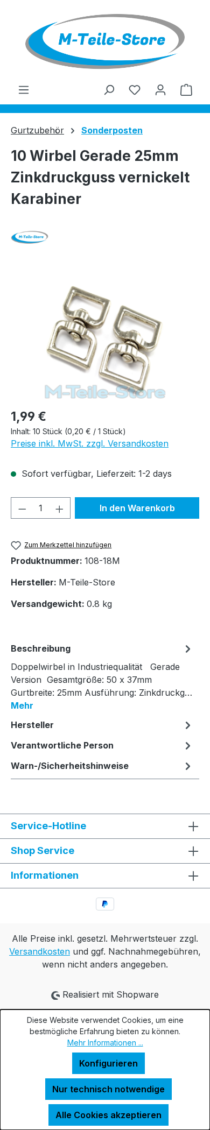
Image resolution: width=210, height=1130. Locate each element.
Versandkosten (39, 951)
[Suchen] (109, 89)
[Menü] (24, 89)
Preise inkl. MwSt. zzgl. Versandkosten (90, 443)
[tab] (102, 676)
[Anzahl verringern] (22, 508)
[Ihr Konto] (160, 89)
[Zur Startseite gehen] (105, 41)
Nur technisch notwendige (108, 1089)
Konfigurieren (108, 1063)
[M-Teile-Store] (105, 237)
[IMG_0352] (104, 338)
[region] (105, 338)
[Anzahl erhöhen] (59, 508)
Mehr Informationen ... (105, 1042)
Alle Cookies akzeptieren (108, 1115)
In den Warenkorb (137, 508)
